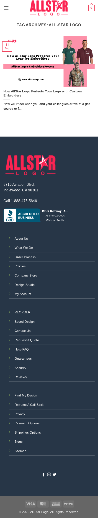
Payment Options (27, 423)
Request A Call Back (29, 404)
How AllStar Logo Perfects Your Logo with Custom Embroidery (42, 93)
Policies (20, 266)
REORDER (22, 312)
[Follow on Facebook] (43, 475)
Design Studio (25, 285)
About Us (21, 238)
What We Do (24, 247)
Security (20, 368)
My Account (23, 294)
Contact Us (23, 331)
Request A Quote (27, 340)
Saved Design (25, 321)
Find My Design (26, 395)
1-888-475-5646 (24, 201)
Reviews (21, 377)
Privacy (20, 414)
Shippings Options (28, 432)
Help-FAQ (22, 349)
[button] (6, 7)
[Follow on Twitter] (54, 475)
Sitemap (20, 451)
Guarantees (23, 358)
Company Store (26, 275)
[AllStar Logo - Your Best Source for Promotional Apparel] (49, 8)
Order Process (25, 257)
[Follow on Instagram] (49, 475)
